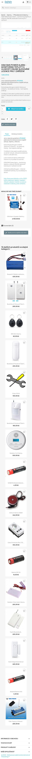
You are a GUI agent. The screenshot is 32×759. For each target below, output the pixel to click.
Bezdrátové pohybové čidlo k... (16, 364)
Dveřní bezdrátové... (16, 632)
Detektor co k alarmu (16, 453)
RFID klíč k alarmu (16, 334)
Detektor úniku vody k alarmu (16, 602)
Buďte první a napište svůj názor (17, 232)
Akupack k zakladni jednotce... (16, 274)
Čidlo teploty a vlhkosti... (16, 721)
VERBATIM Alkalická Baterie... (16, 483)
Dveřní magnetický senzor (16, 662)
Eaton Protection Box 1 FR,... (16, 542)
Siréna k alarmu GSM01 (16, 513)
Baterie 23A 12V (16, 572)
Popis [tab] (7, 134)
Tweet (11, 119)
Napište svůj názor (9, 124)
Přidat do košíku (16, 109)
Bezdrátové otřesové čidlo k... (16, 304)
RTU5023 (20, 81)
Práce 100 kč (16, 393)
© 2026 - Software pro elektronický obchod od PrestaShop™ (15, 756)
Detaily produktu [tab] (17, 134)
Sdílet (7, 119)
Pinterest (16, 119)
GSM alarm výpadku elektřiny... (16, 216)
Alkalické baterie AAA (16, 691)
